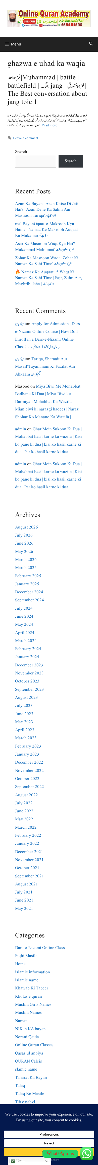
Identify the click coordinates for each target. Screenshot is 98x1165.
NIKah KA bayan (30, 1029)
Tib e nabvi (25, 1102)
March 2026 (26, 560)
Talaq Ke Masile (29, 1094)
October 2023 (27, 681)
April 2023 (24, 730)
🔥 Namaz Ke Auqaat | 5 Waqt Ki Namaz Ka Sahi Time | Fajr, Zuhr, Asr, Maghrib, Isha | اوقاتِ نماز (48, 278)
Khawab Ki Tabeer (31, 988)
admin (20, 429)
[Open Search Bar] (91, 44)
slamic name (26, 1069)
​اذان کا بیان (20, 324)
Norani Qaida (27, 1037)
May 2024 (24, 624)
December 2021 (29, 852)
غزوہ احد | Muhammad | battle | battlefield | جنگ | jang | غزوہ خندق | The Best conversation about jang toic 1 (47, 90)
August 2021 (26, 884)
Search (21, 152)
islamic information (32, 972)
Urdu (20, 1161)
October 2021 (27, 868)
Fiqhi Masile (26, 956)
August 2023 (26, 698)
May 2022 (24, 819)
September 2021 (29, 876)
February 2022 (28, 835)
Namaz (21, 1021)
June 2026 (24, 543)
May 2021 (24, 909)
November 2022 (29, 771)
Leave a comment (25, 138)
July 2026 (24, 535)
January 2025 (27, 584)
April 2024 (24, 633)
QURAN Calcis (28, 1061)
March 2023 (26, 738)
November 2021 (29, 860)
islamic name (26, 980)
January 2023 (27, 754)
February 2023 (28, 746)
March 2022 (26, 827)
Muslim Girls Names (33, 1005)
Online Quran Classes (34, 1045)
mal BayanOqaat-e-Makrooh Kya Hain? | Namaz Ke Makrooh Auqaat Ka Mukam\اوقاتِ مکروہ (46, 230)
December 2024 (29, 592)
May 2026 (24, 552)
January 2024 (27, 657)
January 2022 (27, 843)
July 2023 (24, 706)
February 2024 (28, 649)
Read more (49, 125)
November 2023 (29, 673)
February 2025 (28, 576)
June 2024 (24, 616)
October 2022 (27, 779)
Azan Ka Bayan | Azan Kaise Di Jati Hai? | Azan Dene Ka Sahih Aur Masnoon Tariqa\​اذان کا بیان (46, 210)
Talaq (20, 1086)
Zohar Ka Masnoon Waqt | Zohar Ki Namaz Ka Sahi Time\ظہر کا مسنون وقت (46, 261)
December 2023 (29, 665)
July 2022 (24, 803)
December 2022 (29, 762)
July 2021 (24, 892)
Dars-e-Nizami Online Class (40, 948)
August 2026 (26, 527)
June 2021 (24, 900)
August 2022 (26, 795)
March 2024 (26, 641)
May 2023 (24, 722)
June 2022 (24, 811)
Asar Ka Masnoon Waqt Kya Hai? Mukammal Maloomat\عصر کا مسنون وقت (45, 247)
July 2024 (24, 608)
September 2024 (29, 600)
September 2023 (29, 690)
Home (20, 964)
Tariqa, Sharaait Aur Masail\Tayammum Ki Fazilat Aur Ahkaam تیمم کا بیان (45, 366)
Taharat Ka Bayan (31, 1078)
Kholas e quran (28, 996)
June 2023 (24, 714)
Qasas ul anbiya (29, 1053)
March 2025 (26, 568)
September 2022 (29, 787)
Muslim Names (28, 1013)
